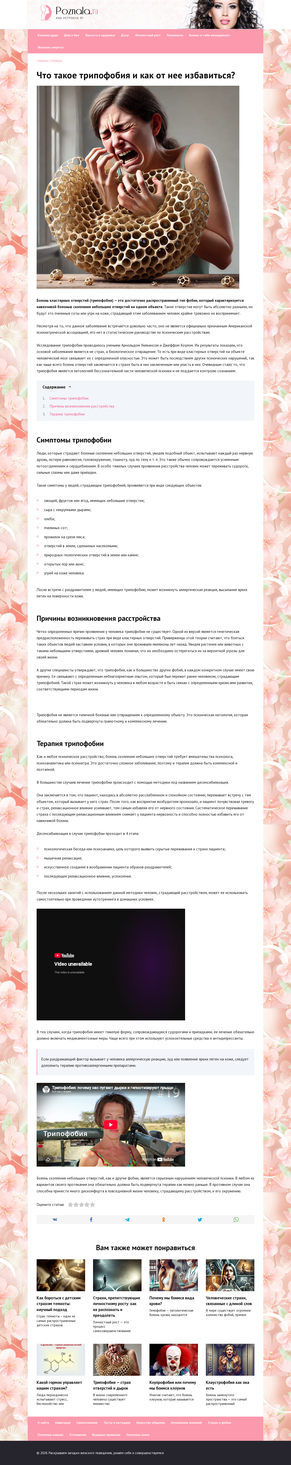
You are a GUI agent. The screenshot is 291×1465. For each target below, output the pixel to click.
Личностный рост (148, 35)
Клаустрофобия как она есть (227, 1385)
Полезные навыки (50, 1435)
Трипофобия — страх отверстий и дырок (112, 1385)
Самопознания (87, 1423)
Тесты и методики (117, 1423)
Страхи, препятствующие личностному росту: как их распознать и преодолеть (116, 1306)
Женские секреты (51, 47)
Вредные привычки (106, 1435)
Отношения (77, 1435)
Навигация (62, 1423)
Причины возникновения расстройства (81, 406)
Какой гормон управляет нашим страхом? (59, 1385)
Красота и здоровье (100, 35)
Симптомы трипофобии (68, 398)
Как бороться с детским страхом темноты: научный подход (59, 1303)
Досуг (125, 35)
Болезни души (48, 35)
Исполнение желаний (186, 1423)
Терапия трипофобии (67, 414)
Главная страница (49, 61)
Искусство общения (150, 1423)
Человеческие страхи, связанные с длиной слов (229, 1300)
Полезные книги (137, 1435)
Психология (175, 35)
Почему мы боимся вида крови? (171, 1300)
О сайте (43, 1423)
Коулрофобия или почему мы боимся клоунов (172, 1385)
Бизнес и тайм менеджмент (209, 35)
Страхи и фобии (219, 1423)
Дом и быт (72, 35)
